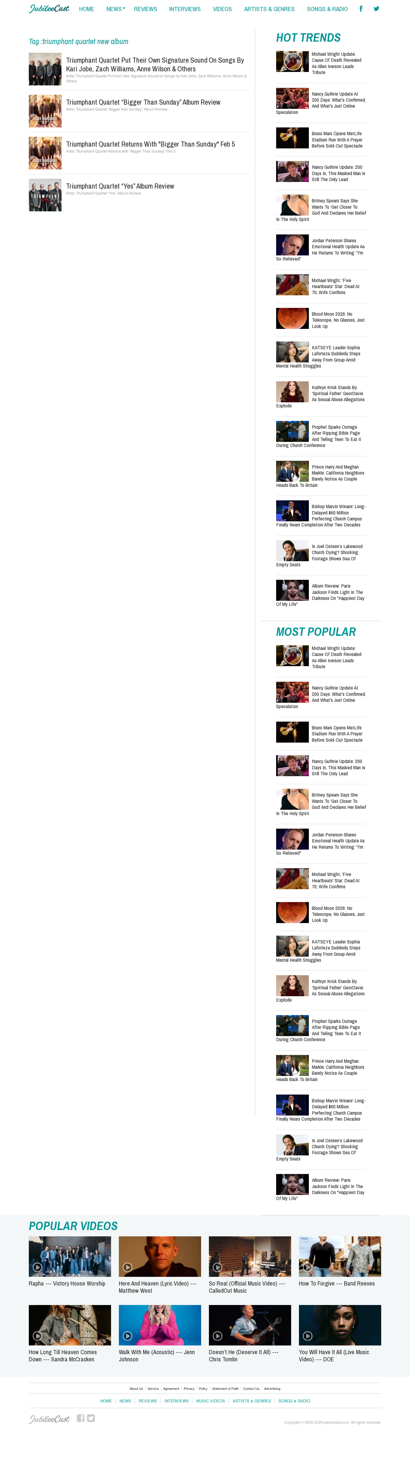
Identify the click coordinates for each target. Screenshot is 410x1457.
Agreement (171, 1388)
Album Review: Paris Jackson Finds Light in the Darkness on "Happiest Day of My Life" (320, 594)
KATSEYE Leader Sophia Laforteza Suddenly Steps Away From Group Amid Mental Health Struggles (318, 356)
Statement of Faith (225, 1388)
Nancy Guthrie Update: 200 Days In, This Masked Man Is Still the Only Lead (338, 173)
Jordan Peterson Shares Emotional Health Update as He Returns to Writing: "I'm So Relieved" (320, 249)
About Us (136, 1388)
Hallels (49, 8)
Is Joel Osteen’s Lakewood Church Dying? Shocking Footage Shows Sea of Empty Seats (319, 555)
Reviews (148, 1401)
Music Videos (210, 1401)
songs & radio (327, 8)
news (114, 8)
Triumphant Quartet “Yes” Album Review (120, 186)
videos (222, 8)
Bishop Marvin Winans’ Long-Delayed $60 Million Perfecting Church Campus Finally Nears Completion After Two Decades (321, 515)
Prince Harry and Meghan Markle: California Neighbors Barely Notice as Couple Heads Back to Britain (320, 475)
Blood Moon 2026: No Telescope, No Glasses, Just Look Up (338, 319)
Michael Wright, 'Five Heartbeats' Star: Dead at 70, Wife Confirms (336, 286)
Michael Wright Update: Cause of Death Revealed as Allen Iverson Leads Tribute (336, 63)
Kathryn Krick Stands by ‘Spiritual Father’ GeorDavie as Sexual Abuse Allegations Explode (320, 396)
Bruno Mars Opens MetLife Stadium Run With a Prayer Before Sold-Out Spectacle (337, 139)
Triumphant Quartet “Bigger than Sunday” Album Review (143, 102)
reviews (145, 8)
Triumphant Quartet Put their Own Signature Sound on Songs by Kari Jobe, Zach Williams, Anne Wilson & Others (155, 64)
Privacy (189, 1388)
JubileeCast (49, 1419)
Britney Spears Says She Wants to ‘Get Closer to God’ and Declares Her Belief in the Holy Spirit (321, 209)
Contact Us (251, 1388)
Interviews (176, 1401)
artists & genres (269, 8)
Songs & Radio (294, 1401)
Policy (203, 1388)
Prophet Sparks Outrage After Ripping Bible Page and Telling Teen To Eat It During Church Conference (318, 435)
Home (106, 1401)
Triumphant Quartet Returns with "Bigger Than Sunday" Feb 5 (150, 144)
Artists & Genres (252, 1401)
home (86, 8)
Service (153, 1388)
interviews (185, 8)
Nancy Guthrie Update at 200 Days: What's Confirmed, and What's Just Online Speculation (321, 102)
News (125, 1401)
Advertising (272, 1388)
